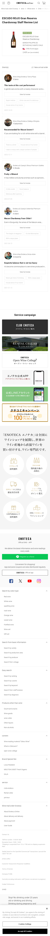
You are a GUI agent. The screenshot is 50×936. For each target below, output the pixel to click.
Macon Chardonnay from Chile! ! (18, 218)
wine (22, 8)
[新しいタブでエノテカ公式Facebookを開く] (11, 581)
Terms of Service (7, 869)
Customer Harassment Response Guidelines (16, 864)
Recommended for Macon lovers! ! (19, 130)
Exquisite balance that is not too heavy (20, 263)
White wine (31, 8)
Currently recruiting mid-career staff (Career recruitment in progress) (24, 879)
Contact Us (5, 834)
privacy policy (6, 859)
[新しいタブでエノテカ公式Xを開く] (20, 581)
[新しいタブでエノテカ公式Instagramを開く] (39, 581)
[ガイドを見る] (8, 3)
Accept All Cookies (25, 931)
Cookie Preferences (8, 884)
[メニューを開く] (3, 3)
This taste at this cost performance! (19, 85)
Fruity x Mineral (11, 174)
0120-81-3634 (17, 840)
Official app (29, 573)
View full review (25, 94)
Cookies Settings (25, 924)
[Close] (47, 908)
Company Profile (7, 874)
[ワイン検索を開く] (38, 3)
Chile (39, 8)
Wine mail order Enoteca (9, 8)
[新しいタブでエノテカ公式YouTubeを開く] (30, 581)
